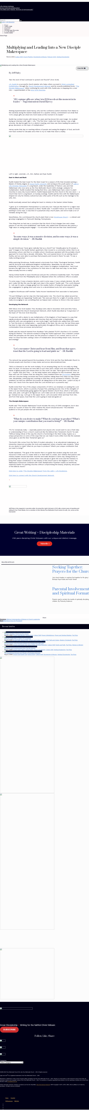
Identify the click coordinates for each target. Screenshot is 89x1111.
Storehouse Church (61, 217)
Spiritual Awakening (60, 650)
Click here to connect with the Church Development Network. (31, 475)
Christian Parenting (41, 645)
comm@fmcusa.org (12, 1081)
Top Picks (7, 28)
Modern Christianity (65, 640)
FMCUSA (16, 1101)
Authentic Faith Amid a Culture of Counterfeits (17, 638)
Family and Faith (60, 645)
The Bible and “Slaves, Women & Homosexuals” (16, 9)
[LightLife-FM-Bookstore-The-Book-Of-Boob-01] (27, 929)
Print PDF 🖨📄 (82, 68)
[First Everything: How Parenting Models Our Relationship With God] (24, 641)
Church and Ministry (19, 635)
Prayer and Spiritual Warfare (63, 635)
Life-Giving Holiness (7, 6)
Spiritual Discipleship (63, 57)
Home (6, 25)
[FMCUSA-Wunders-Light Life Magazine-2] (27, 792)
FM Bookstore (9, 1101)
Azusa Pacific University (38, 184)
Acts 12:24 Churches (38, 90)
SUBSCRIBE (8, 33)
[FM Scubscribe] (27, 999)
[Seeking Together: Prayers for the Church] (17, 632)
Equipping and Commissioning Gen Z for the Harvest (19, 648)
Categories (3, 1060)
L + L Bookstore (9, 32)
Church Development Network (40, 86)
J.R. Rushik (13, 84)
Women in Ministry (77, 645)
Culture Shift (8, 26)
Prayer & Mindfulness (48, 635)
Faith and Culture (54, 640)
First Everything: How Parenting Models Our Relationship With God (24, 643)
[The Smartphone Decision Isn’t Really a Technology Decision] (23, 651)
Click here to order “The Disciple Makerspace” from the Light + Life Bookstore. (38, 471)
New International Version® (43, 1084)
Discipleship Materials (11, 30)
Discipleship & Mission (40, 57)
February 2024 (51, 57)
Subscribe (44, 544)
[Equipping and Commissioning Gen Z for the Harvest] (20, 646)
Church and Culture (34, 640)
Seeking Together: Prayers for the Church (16, 634)
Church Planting (28, 57)
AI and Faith (16, 640)
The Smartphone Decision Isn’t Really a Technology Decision (22, 653)
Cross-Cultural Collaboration (10, 8)
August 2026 (29, 635)
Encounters (66, 374)
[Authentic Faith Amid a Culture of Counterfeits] (18, 637)
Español (7, 29)
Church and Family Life (20, 645)
